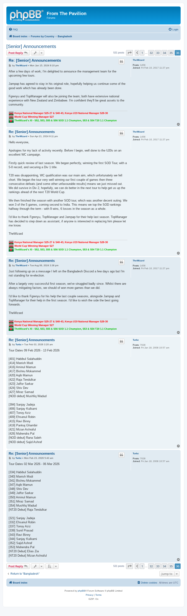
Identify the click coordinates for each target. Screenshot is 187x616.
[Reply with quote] (122, 61)
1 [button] (142, 53)
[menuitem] (13, 29)
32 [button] (151, 53)
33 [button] (157, 53)
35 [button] (171, 53)
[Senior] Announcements (31, 46)
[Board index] (27, 15)
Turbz (136, 340)
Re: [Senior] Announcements (35, 60)
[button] (129, 53)
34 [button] (164, 53)
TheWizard (138, 60)
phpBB (81, 590)
